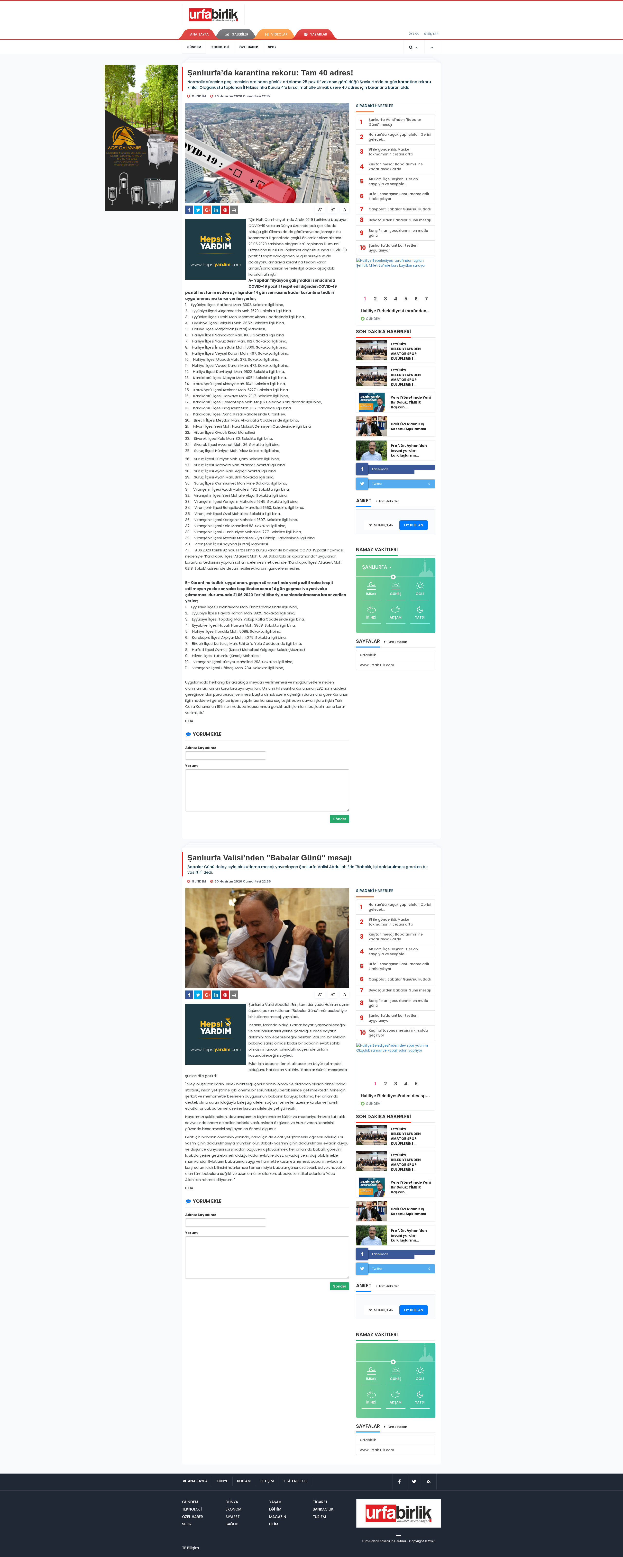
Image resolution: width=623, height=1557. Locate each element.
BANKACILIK (323, 1509)
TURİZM (319, 1516)
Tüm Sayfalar (397, 642)
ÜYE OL (414, 34)
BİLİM (273, 1524)
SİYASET (233, 1516)
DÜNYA (232, 1501)
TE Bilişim (190, 1547)
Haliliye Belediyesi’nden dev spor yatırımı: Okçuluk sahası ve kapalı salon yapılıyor (396, 1095)
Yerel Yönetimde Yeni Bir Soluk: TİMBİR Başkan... (411, 402)
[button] (378, 567)
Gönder (339, 819)
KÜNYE (222, 1481)
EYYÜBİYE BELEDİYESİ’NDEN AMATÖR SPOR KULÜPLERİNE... (406, 351)
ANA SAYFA (199, 34)
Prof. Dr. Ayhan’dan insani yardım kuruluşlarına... (409, 450)
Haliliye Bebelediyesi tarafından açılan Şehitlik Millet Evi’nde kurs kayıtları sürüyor (396, 310)
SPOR (272, 47)
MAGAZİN (277, 1516)
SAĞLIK (232, 1524)
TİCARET (320, 1501)
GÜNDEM (194, 47)
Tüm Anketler (388, 501)
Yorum (191, 765)
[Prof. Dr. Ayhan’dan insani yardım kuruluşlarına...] (371, 450)
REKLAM (244, 1481)
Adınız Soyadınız (200, 747)
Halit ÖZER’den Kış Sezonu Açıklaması (408, 426)
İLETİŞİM (267, 1481)
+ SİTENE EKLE (295, 1481)
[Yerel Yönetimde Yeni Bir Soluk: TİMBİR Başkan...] (371, 402)
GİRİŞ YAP (431, 34)
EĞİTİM (275, 1509)
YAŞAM (275, 1501)
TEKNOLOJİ (220, 47)
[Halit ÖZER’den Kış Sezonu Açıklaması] (371, 426)
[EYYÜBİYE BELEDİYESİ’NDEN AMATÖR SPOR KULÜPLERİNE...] (371, 350)
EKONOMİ (234, 1509)
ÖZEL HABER (248, 47)
